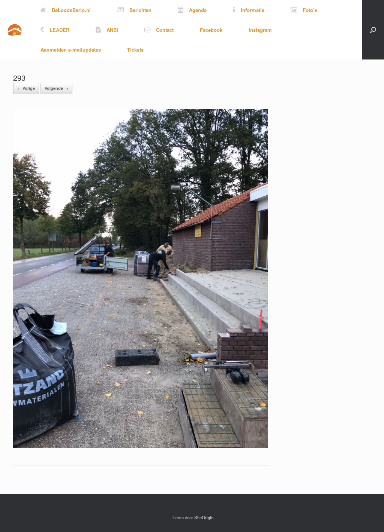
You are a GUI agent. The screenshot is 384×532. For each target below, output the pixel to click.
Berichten (140, 9)
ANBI (112, 29)
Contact (165, 29)
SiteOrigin (203, 517)
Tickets (135, 49)
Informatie (252, 9)
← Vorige (26, 88)
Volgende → (56, 88)
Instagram (260, 29)
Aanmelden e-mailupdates (70, 49)
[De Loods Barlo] (15, 30)
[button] (373, 29)
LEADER (59, 29)
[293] (140, 446)
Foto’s (310, 9)
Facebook (211, 29)
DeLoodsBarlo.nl (71, 9)
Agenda (198, 9)
